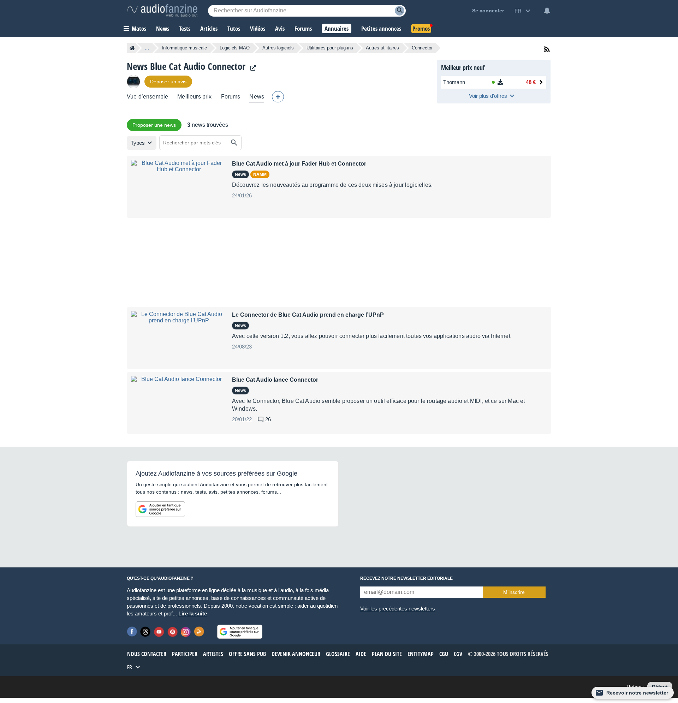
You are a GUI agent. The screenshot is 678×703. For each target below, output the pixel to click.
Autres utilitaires (382, 47)
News (256, 97)
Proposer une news (154, 125)
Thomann (454, 82)
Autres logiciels (278, 47)
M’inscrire (514, 592)
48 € (531, 82)
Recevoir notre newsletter (637, 693)
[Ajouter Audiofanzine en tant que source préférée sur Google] (160, 509)
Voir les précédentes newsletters (397, 609)
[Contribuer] (278, 96)
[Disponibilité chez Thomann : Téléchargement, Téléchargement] (500, 82)
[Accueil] (132, 48)
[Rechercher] (234, 143)
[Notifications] (547, 10)
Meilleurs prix (194, 97)
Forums (230, 97)
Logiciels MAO (235, 47)
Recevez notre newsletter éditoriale (406, 578)
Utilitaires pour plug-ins (330, 47)
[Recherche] (399, 11)
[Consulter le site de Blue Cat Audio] (251, 68)
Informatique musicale (184, 47)
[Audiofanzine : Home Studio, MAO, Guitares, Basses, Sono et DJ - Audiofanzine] (162, 10)
